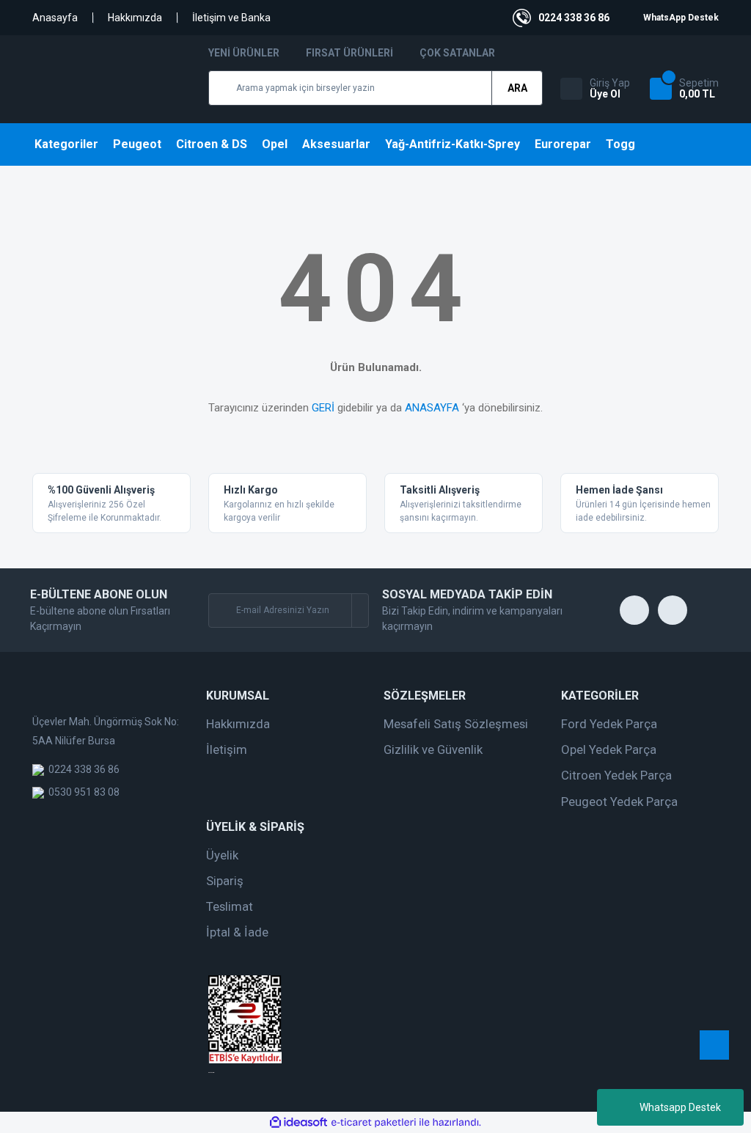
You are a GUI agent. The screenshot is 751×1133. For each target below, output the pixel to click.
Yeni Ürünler (243, 53)
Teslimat (229, 906)
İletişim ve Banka (231, 17)
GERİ (323, 407)
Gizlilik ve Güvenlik (433, 749)
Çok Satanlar (457, 53)
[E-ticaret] (374, 1122)
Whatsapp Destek (680, 1107)
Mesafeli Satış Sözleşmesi (456, 723)
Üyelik (222, 855)
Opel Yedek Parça (608, 749)
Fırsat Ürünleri (349, 53)
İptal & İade (237, 932)
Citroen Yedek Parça (616, 775)
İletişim (226, 749)
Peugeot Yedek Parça (619, 801)
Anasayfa (55, 17)
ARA (517, 88)
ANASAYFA (432, 407)
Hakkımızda (135, 17)
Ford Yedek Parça (609, 723)
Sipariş (224, 880)
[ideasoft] (298, 1122)
